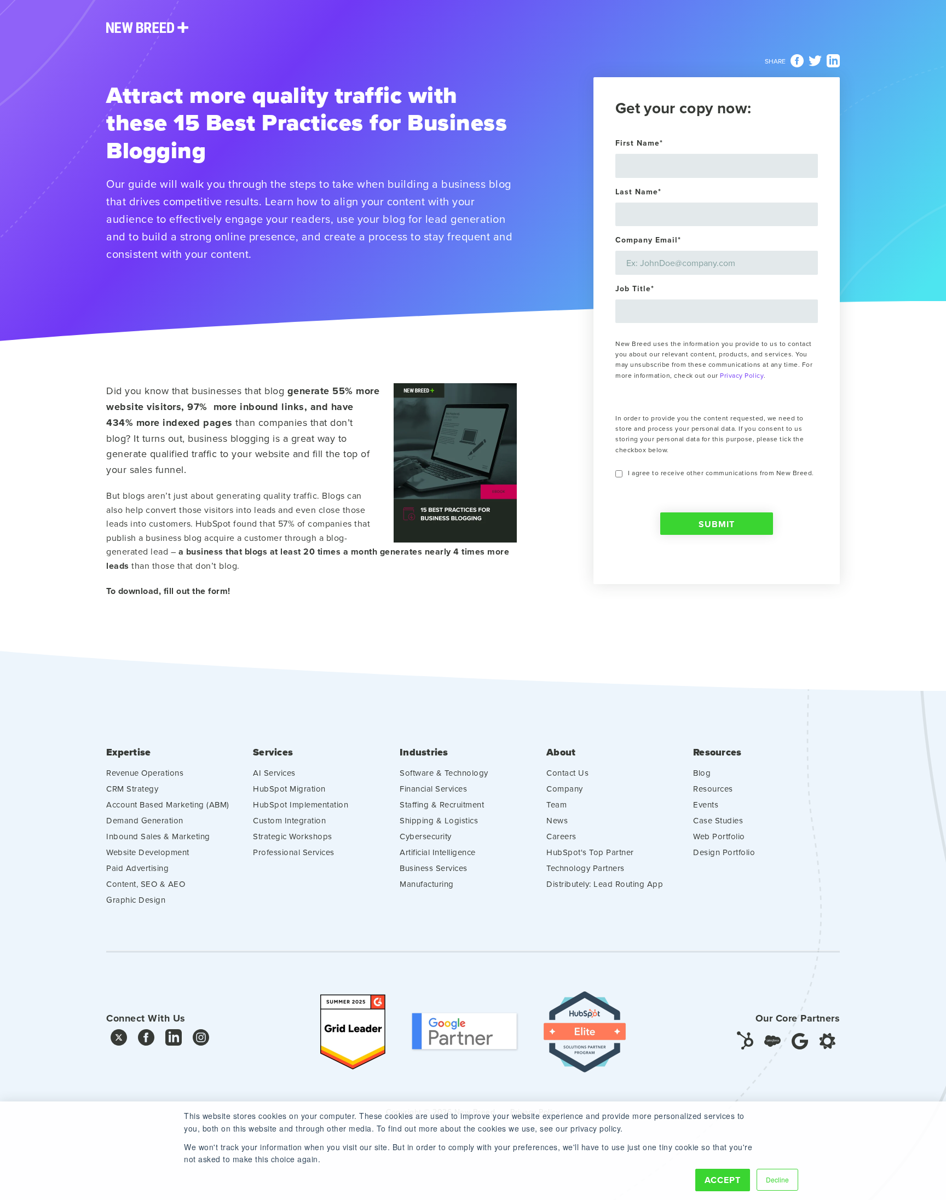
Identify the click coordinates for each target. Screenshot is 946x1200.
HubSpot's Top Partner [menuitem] (590, 852)
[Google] (800, 1039)
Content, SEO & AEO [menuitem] (145, 884)
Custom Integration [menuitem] (289, 820)
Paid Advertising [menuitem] (137, 868)
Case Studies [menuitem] (718, 820)
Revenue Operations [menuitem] (144, 772)
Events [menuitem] (705, 804)
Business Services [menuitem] (434, 868)
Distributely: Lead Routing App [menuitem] (604, 884)
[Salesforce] (772, 1039)
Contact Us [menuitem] (567, 772)
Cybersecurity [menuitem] (426, 836)
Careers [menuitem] (561, 836)
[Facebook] (146, 1039)
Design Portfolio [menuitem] (724, 852)
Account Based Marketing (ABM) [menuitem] (167, 804)
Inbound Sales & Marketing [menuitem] (158, 836)
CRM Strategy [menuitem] (132, 788)
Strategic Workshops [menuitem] (292, 836)
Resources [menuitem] (717, 752)
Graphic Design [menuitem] (135, 899)
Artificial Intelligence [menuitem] (438, 852)
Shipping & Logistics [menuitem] (439, 820)
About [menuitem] (560, 752)
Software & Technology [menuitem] (444, 772)
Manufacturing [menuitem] (427, 884)
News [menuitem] (557, 820)
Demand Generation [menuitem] (144, 820)
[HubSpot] (745, 1039)
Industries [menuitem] (424, 752)
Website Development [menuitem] (147, 852)
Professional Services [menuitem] (293, 852)
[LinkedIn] (173, 1039)
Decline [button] (777, 1179)
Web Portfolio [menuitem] (719, 836)
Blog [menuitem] (702, 772)
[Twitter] (119, 1039)
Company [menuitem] (564, 788)
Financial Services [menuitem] (433, 788)
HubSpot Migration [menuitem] (289, 788)
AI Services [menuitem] (274, 772)
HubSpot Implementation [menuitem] (300, 804)
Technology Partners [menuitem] (585, 868)
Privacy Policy (742, 375)
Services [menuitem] (273, 752)
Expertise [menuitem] (128, 752)
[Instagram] (201, 1039)
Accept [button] (723, 1180)
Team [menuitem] (556, 804)
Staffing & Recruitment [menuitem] (442, 804)
